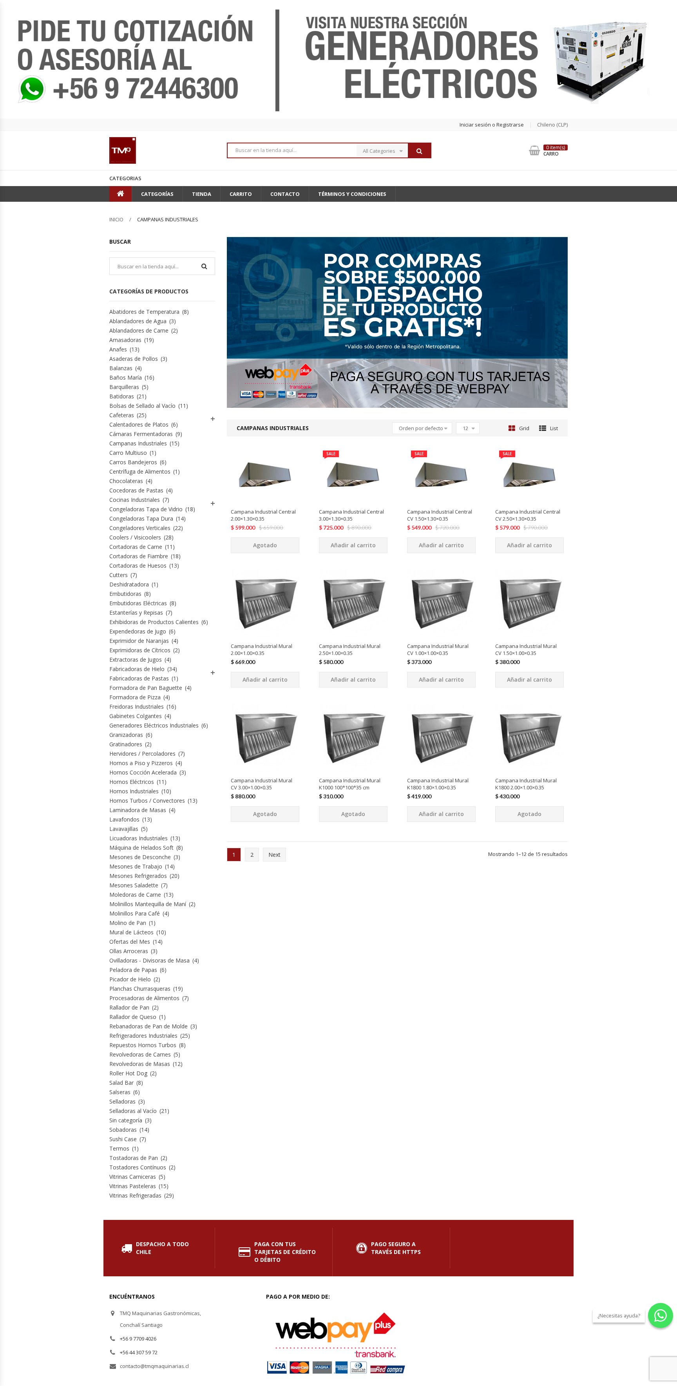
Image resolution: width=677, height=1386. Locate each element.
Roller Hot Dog (128, 1073)
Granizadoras (126, 734)
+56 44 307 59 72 (138, 1352)
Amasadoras (125, 340)
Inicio (116, 219)
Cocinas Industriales (134, 499)
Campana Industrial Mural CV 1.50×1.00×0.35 (526, 649)
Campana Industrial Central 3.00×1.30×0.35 (351, 515)
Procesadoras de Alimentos (144, 998)
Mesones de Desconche (140, 857)
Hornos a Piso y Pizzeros (141, 763)
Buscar (419, 150)
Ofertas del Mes (129, 941)
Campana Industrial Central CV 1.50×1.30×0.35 (439, 515)
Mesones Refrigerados (138, 875)
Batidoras (121, 396)
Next (274, 854)
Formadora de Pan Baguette (145, 687)
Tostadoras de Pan (133, 1158)
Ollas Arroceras (128, 951)
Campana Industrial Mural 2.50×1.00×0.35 (349, 649)
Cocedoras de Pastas (136, 490)
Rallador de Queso (132, 1017)
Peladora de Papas (133, 969)
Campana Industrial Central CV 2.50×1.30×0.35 (527, 515)
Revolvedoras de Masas (139, 1064)
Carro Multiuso (128, 452)
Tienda (201, 193)
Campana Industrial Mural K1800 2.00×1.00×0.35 (526, 784)
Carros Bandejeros (133, 462)
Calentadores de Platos (138, 424)
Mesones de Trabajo (135, 866)
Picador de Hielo (130, 979)
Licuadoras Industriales (138, 838)
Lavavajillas (123, 828)
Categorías (157, 193)
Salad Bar (121, 1082)
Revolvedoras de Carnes (140, 1054)
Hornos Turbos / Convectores (147, 800)
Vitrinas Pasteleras (132, 1186)
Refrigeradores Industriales (143, 1035)
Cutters (118, 575)
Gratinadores (125, 744)
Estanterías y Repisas (136, 612)
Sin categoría (125, 1120)
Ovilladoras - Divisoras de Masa (149, 960)
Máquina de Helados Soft (141, 847)
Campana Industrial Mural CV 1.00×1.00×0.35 (438, 649)
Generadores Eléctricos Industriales (154, 725)
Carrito (241, 193)
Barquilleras (124, 387)
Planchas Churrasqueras (139, 988)
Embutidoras (125, 593)
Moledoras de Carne (135, 894)
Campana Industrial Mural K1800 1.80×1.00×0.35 (438, 784)
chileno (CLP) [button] (552, 124)
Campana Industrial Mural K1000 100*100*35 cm (349, 784)
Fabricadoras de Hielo (137, 669)
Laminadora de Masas (137, 810)
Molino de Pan (127, 922)
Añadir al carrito (353, 545)
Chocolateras (126, 481)
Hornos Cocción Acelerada (143, 772)
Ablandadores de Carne (138, 330)
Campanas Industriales (138, 443)
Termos (119, 1148)
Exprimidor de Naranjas (139, 640)
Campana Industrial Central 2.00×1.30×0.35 (263, 515)
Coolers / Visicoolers (135, 537)
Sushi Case (123, 1139)
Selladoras (122, 1101)
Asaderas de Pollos (133, 358)
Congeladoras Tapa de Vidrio (146, 509)
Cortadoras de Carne (135, 546)
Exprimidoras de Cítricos (139, 650)
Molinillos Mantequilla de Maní (147, 904)
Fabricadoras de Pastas (139, 678)
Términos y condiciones (352, 193)
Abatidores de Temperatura (144, 311)
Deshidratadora (129, 584)
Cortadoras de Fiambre (138, 556)
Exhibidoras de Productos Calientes (154, 622)
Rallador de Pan (129, 1007)
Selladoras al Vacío (133, 1111)
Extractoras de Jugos (135, 659)
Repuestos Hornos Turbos (142, 1045)
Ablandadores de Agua (138, 321)
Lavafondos (124, 819)
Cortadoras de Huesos (138, 565)
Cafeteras (121, 415)
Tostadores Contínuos (137, 1167)
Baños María (125, 377)
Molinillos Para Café (134, 913)
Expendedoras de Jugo (137, 631)
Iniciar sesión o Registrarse (492, 124)
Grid (524, 428)
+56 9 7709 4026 (138, 1338)
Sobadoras (123, 1129)
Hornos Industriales (134, 791)
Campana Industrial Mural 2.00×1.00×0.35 (261, 649)
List (554, 428)
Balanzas (120, 368)
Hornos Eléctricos (131, 781)
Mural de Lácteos (131, 932)
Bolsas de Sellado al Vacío (142, 405)
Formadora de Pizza (135, 697)
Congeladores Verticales (139, 528)
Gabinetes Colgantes (135, 716)
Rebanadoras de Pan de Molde (148, 1026)
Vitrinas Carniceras (132, 1176)
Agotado (265, 545)
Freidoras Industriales (136, 706)
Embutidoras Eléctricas (138, 603)
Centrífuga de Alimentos (139, 471)
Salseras (119, 1092)
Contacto (285, 193)
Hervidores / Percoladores (142, 753)
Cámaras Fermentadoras (141, 434)
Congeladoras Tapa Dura (141, 518)
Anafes (118, 349)
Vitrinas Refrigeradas (135, 1195)
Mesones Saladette (133, 885)
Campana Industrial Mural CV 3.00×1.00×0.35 (261, 784)
